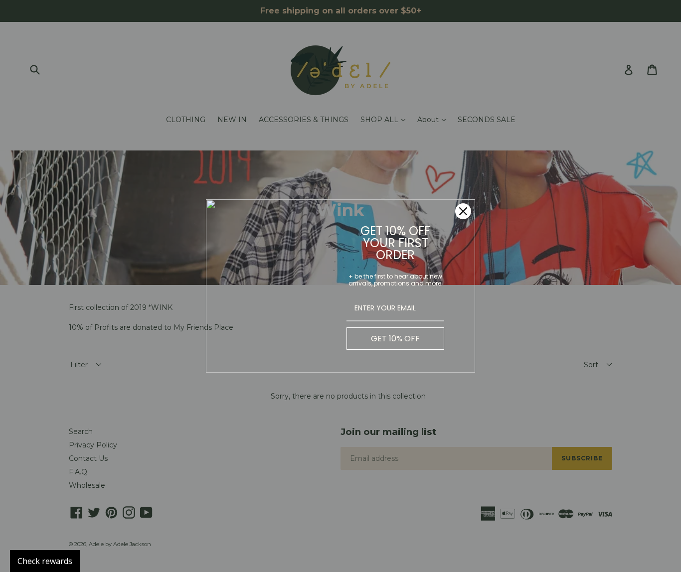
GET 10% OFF (395, 338)
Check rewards (44, 561)
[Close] (463, 211)
